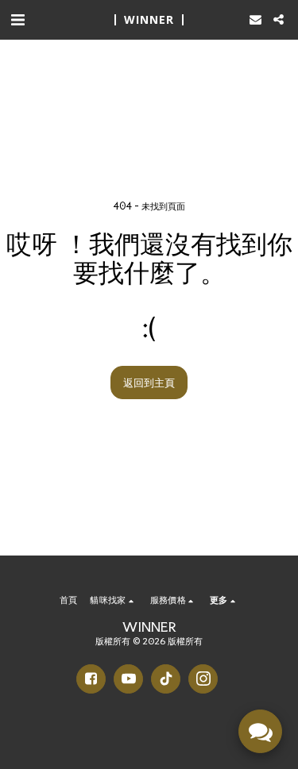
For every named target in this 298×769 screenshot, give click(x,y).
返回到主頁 (149, 382)
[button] (17, 19)
